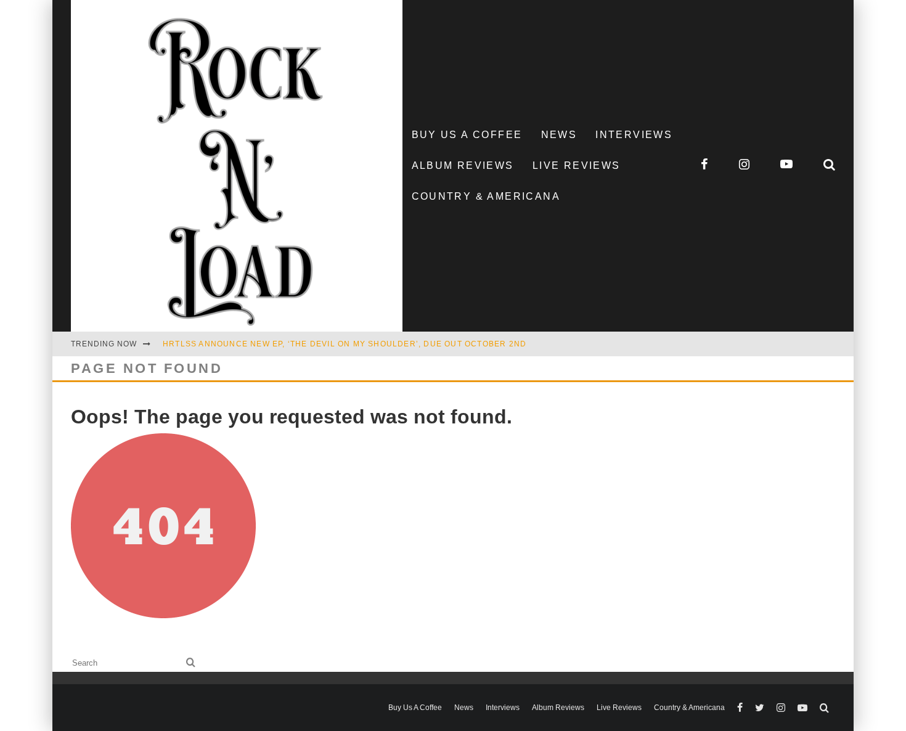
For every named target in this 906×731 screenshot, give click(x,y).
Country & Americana (486, 196)
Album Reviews (463, 165)
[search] (190, 663)
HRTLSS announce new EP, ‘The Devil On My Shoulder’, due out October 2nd (344, 344)
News (559, 134)
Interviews (633, 134)
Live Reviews (577, 165)
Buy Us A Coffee (467, 134)
